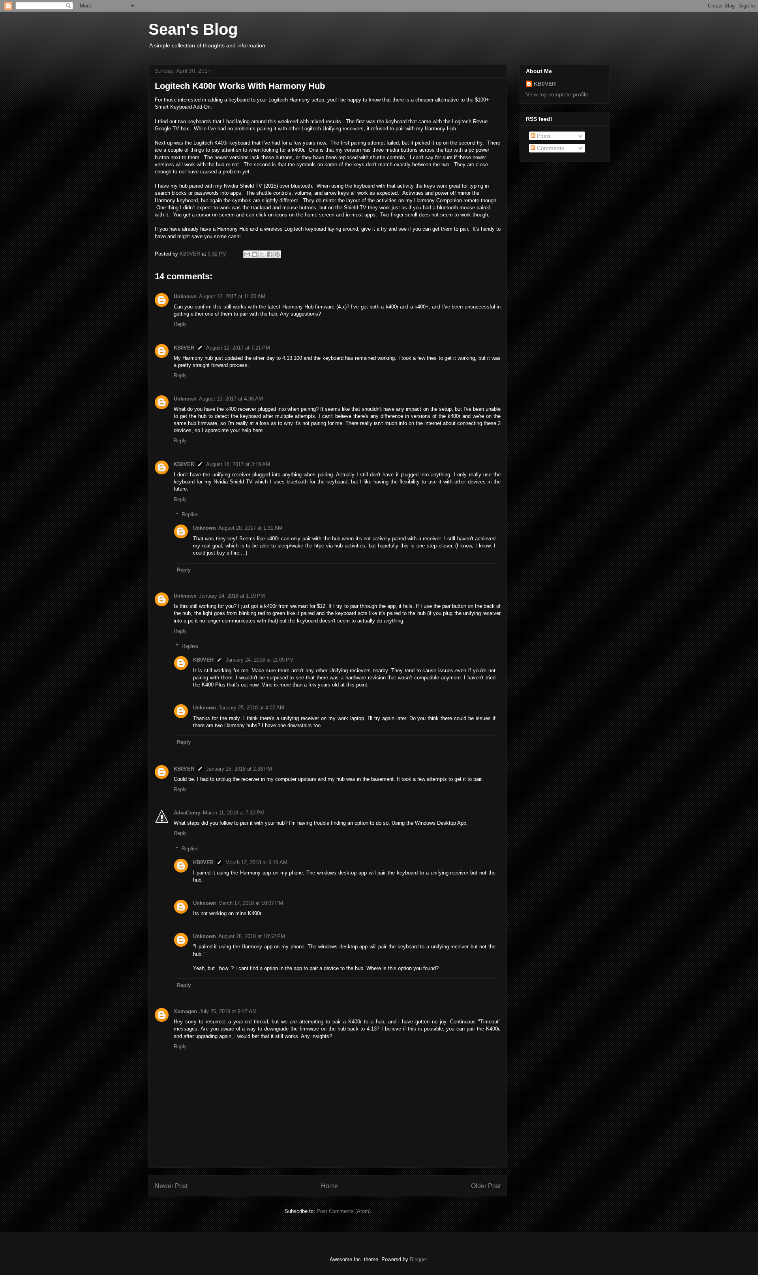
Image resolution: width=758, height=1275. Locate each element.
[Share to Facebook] (270, 254)
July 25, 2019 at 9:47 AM (228, 1011)
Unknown (185, 296)
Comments (549, 148)
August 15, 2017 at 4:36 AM (231, 399)
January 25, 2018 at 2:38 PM (239, 769)
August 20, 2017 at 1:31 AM (250, 528)
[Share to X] (262, 254)
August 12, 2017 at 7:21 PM (238, 348)
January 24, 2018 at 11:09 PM (259, 660)
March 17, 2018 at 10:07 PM (250, 903)
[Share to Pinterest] (277, 254)
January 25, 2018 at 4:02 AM (251, 708)
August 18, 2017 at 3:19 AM (238, 464)
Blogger (418, 1259)
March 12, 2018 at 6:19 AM (256, 862)
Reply (180, 324)
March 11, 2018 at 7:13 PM (234, 813)
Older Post (486, 1186)
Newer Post (171, 1186)
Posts (543, 136)
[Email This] (247, 254)
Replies (190, 514)
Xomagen (185, 1011)
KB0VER (184, 348)
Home (329, 1186)
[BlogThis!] (255, 254)
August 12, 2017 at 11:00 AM (232, 296)
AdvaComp (187, 813)
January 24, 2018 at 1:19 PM (232, 596)
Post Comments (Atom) (344, 1211)
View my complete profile (557, 94)
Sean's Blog (193, 29)
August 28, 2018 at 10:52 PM (251, 936)
